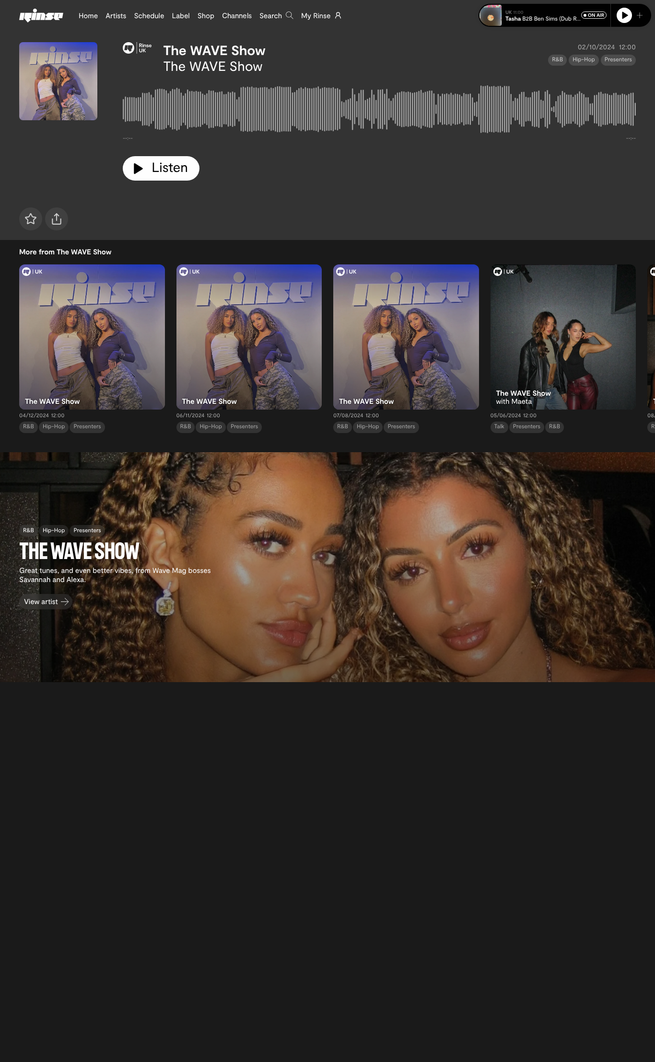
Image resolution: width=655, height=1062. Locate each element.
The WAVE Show (214, 50)
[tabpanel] (379, 111)
